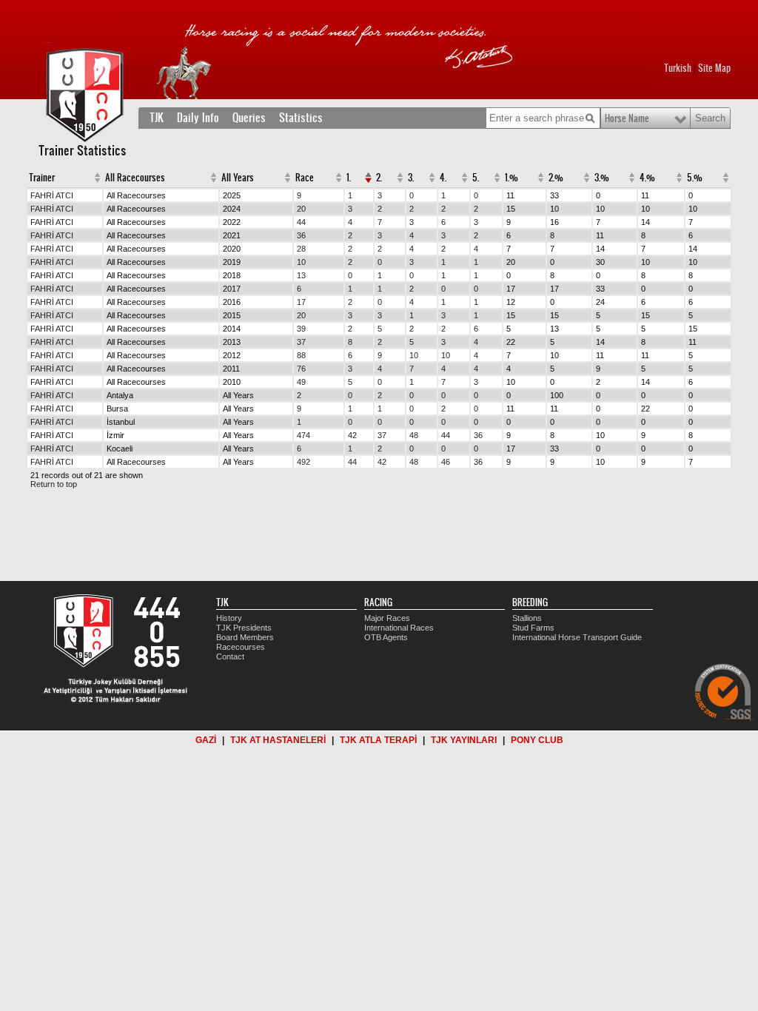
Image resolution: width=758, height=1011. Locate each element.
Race (304, 177)
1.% (511, 177)
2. (379, 177)
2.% (556, 177)
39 (301, 328)
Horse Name (627, 118)
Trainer (42, 177)
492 (303, 461)
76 (301, 368)
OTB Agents (386, 637)
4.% (647, 177)
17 (301, 302)
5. (475, 177)
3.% (601, 177)
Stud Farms (533, 627)
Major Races (387, 618)
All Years (237, 177)
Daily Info (198, 118)
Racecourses (240, 646)
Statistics (301, 118)
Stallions (527, 618)
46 (445, 461)
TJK (157, 118)
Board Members (245, 637)
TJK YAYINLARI (464, 740)
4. (443, 177)
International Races (399, 627)
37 (301, 341)
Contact (230, 656)
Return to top (53, 484)
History (229, 618)
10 (301, 262)
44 (301, 222)
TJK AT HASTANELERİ (278, 740)
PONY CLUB (537, 740)
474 (303, 435)
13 (301, 275)
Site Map (714, 68)
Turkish (677, 68)
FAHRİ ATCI (51, 195)
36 (301, 235)
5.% (694, 177)
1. (348, 177)
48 (413, 435)
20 (301, 208)
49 (301, 381)
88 (301, 355)
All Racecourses (135, 177)
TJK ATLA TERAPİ (378, 740)
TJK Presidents (244, 627)
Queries (249, 118)
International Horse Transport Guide (577, 637)
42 (352, 435)
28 (301, 248)
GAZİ (205, 740)
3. (411, 177)
